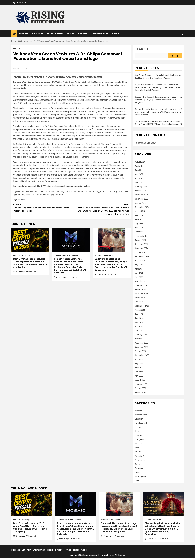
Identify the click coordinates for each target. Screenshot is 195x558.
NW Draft (138, 452)
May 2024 (139, 273)
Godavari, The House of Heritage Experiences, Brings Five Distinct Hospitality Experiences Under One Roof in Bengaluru (111, 264)
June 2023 (139, 318)
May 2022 (139, 372)
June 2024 (139, 269)
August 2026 (140, 162)
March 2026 (140, 182)
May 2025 (139, 224)
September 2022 (142, 355)
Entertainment (55, 34)
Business (23, 34)
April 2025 (139, 228)
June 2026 (139, 170)
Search (141, 49)
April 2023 (139, 326)
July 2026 (139, 166)
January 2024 (140, 289)
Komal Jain (32, 272)
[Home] (14, 34)
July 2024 (139, 265)
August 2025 (140, 211)
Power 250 (139, 456)
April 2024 (139, 277)
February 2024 (141, 285)
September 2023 (142, 306)
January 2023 (140, 339)
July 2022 (139, 363)
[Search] (181, 33)
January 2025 (140, 240)
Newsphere (106, 555)
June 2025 (139, 219)
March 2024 (140, 281)
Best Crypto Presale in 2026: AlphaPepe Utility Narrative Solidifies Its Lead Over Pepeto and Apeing (30, 263)
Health (70, 34)
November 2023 (141, 298)
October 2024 (140, 252)
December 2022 (141, 343)
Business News (141, 415)
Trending (138, 472)
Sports (137, 464)
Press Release (100, 34)
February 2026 (141, 186)
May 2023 (139, 322)
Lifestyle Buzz (141, 439)
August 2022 (140, 359)
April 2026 (139, 178)
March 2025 (140, 232)
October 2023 (140, 302)
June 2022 (139, 368)
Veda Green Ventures (75, 144)
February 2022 (141, 384)
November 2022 (141, 347)
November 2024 (141, 248)
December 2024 (141, 244)
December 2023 (141, 293)
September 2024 (142, 256)
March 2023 (140, 331)
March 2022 (140, 380)
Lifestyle (83, 34)
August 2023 (140, 310)
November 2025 (141, 199)
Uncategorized (141, 476)
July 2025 (139, 215)
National (138, 443)
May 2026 (139, 174)
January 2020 (140, 392)
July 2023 (139, 314)
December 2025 (141, 195)
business (21, 200)
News (64, 255)
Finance (138, 427)
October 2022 (140, 351)
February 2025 (141, 236)
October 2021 (140, 388)
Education (37, 34)
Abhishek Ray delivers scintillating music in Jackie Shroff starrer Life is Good (41, 207)
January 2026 (140, 191)
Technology (25, 255)
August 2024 (140, 261)
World (115, 34)
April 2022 (139, 376)
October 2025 (140, 203)
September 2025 (142, 207)
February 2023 (141, 335)
